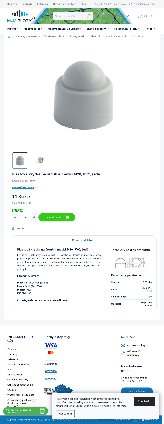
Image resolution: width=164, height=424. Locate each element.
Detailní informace (23, 187)
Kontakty (27, 3)
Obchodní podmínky (17, 379)
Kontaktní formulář (136, 391)
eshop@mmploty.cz (137, 345)
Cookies (11, 389)
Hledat (89, 16)
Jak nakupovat (14, 374)
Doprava (12, 3)
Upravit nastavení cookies (84, 419)
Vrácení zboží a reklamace (20, 394)
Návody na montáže (64, 3)
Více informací (118, 406)
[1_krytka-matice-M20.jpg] (130, 263)
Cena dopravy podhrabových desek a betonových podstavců (22, 403)
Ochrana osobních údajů (20, 384)
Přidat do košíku (54, 217)
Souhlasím (144, 401)
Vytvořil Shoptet (122, 419)
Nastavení (65, 413)
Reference (42, 3)
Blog (83, 3)
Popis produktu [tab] (82, 240)
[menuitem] (13, 29)
